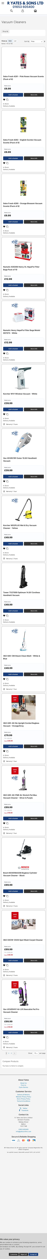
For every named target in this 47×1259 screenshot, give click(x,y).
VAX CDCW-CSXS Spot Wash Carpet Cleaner (23, 940)
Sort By (26, 41)
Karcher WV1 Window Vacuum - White (20, 394)
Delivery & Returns (23, 1094)
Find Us (23, 1085)
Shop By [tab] (5, 31)
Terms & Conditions (23, 1101)
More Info (34, 95)
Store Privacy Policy (23, 1099)
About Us (23, 1083)
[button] (4, 100)
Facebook (25, 1110)
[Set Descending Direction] (44, 41)
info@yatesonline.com (23, 1131)
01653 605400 (23, 1129)
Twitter (25, 1108)
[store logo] (25, 3)
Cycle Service (23, 1087)
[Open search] (11, 10)
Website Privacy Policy (23, 1097)
